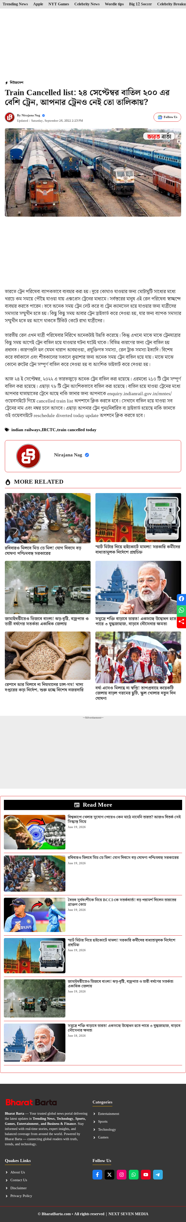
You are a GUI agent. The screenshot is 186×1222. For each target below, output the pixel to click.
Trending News (15, 4)
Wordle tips (114, 4)
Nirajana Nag (31, 115)
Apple (38, 4)
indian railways (25, 429)
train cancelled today (76, 429)
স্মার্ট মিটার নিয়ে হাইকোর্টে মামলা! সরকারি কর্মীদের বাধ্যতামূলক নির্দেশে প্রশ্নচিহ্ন (137, 549)
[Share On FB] (181, 599)
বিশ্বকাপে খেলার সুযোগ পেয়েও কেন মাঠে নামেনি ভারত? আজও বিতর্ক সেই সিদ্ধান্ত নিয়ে (124, 819)
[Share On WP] (181, 611)
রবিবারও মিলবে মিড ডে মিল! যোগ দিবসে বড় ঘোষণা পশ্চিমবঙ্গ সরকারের (43, 551)
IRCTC (49, 429)
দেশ (20, 82)
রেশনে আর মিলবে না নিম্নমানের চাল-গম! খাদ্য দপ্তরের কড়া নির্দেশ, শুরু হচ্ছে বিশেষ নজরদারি (44, 687)
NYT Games (58, 4)
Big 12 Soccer (140, 4)
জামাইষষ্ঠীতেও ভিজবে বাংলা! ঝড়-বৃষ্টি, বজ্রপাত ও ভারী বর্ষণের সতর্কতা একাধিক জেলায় (47, 621)
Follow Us (170, 117)
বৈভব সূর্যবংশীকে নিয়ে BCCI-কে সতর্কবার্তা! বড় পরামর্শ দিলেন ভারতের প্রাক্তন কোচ (122, 902)
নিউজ (14, 82)
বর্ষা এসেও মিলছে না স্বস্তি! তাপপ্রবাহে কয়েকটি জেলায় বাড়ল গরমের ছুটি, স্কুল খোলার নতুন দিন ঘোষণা (135, 693)
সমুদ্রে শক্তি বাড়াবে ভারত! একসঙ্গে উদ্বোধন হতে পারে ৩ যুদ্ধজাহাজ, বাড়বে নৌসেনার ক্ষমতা (135, 621)
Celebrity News (87, 4)
